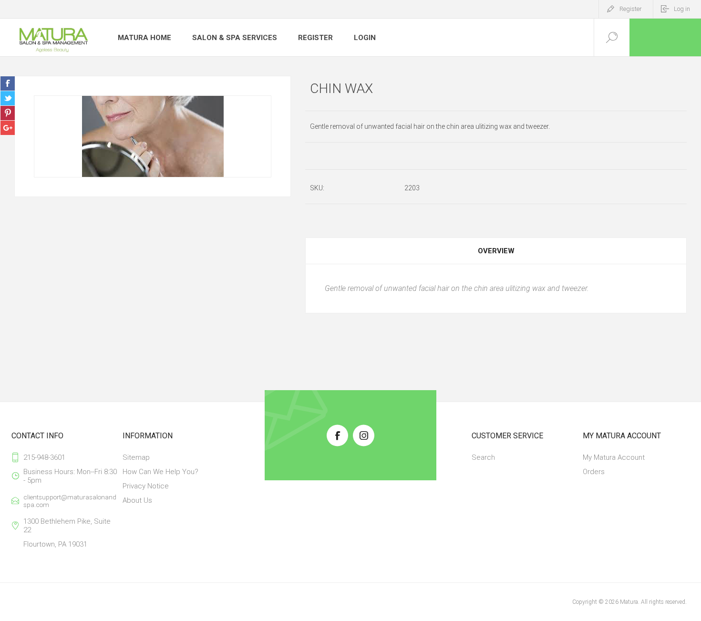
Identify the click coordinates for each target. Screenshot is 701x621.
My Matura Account (614, 457)
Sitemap (136, 457)
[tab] (496, 251)
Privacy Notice (146, 486)
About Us (137, 500)
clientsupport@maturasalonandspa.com (69, 500)
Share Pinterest (7, 113)
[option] (152, 136)
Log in (682, 8)
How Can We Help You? (160, 471)
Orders (594, 471)
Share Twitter (7, 98)
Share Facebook (7, 83)
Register (630, 8)
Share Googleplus (7, 128)
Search (483, 457)
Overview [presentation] (496, 251)
